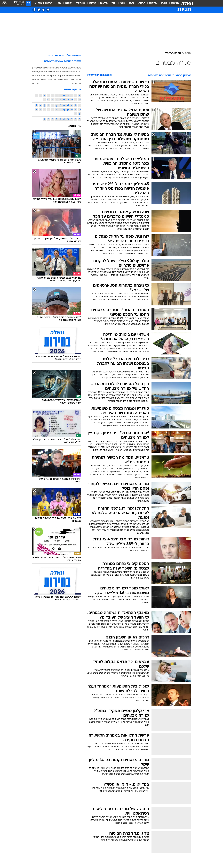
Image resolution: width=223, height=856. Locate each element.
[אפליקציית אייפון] (43, 10)
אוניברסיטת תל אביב (58, 79)
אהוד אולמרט (38, 75)
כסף (122, 3)
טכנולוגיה (80, 3)
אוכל (114, 3)
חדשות (175, 3)
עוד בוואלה (74, 126)
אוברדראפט (75, 79)
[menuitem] (173, 3)
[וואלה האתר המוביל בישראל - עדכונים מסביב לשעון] (187, 3)
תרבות (141, 3)
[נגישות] (4, 3)
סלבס (132, 3)
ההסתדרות (51, 67)
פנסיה (78, 71)
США (48, 75)
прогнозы (76, 75)
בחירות (153, 3)
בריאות (104, 3)
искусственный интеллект (61, 71)
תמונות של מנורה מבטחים (64, 55)
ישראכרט (41, 67)
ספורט (164, 3)
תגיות (188, 53)
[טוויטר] (39, 10)
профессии (65, 75)
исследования (40, 71)
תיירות (92, 3)
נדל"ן (34, 67)
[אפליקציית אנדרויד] (48, 10)
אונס (43, 79)
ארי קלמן (71, 67)
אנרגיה (35, 83)
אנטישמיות (76, 83)
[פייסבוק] (34, 10)
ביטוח (78, 67)
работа (55, 75)
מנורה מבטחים (173, 53)
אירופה (35, 79)
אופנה (68, 3)
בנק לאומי (62, 67)
